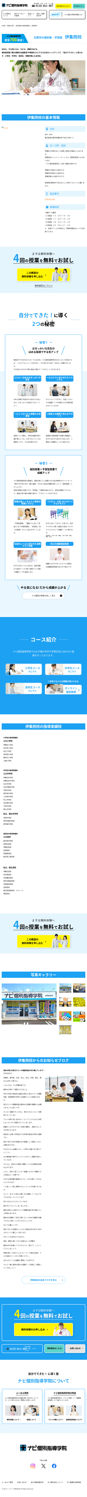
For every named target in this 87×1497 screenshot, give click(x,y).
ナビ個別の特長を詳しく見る (43, 596)
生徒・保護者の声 (40, 14)
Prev (3, 1010)
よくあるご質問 (7, 1482)
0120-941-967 (50, 199)
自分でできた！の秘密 (19, 14)
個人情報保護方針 (37, 1482)
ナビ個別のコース (7, 14)
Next (54, 1010)
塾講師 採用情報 (75, 1482)
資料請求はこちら (43, 286)
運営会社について (56, 1482)
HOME (3, 25)
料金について (31, 14)
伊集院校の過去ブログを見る (43, 1280)
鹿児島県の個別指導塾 (23, 25)
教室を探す (10, 25)
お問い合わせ (75, 1348)
